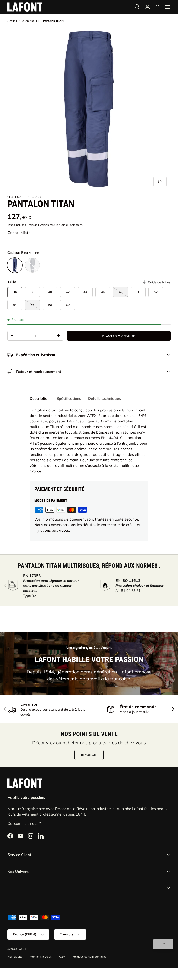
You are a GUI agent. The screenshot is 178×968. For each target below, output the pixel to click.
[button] (156, 282)
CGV (62, 956)
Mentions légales (41, 956)
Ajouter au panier (119, 336)
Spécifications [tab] (69, 398)
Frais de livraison (38, 224)
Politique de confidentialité (89, 956)
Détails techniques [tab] (104, 398)
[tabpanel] (89, 440)
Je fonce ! (89, 755)
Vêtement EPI (30, 20)
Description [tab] (40, 398)
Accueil (12, 20)
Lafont (22, 949)
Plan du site (14, 956)
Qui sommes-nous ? (24, 823)
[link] (147, 7)
